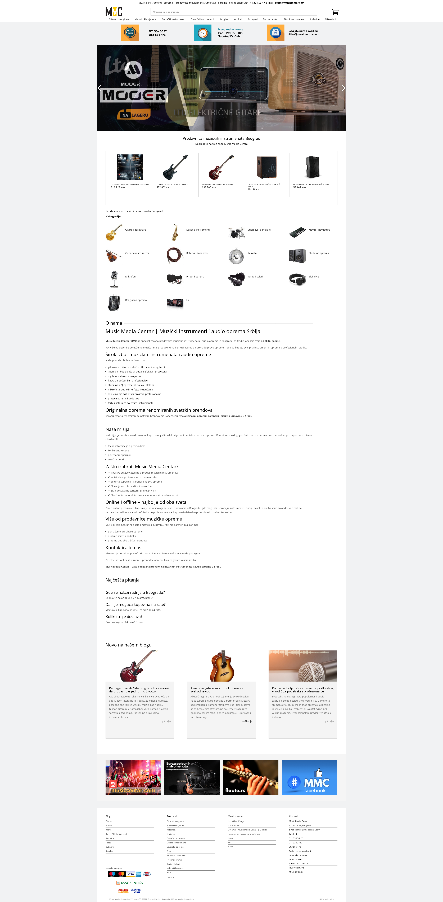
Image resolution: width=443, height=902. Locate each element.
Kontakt (231, 838)
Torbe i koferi (270, 19)
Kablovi (238, 19)
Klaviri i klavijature (145, 19)
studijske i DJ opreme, (120, 385)
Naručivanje (233, 825)
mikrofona (114, 389)
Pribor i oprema (195, 276)
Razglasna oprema (136, 300)
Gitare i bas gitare (119, 19)
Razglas (223, 19)
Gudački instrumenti (173, 19)
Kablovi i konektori (197, 253)
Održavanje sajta (326, 899)
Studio (109, 825)
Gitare (109, 821)
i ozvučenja (146, 389)
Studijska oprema (294, 19)
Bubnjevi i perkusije (259, 229)
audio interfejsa (129, 389)
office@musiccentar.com (289, 2)
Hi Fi (188, 300)
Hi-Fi (169, 872)
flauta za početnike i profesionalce (128, 380)
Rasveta (252, 253)
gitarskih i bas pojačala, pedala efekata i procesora (137, 371)
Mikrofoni (330, 19)
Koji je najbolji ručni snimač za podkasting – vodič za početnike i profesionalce (302, 689)
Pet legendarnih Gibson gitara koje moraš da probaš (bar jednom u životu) (139, 689)
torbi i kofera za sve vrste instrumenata (130, 403)
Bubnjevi (252, 19)
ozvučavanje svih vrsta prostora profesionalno (134, 394)
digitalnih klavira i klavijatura (125, 376)
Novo (230, 846)
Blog (230, 842)
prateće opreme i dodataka (123, 398)
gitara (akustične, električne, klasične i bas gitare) (136, 367)
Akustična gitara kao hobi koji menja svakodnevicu (217, 689)
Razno (108, 829)
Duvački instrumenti (202, 19)
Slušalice (314, 19)
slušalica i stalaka (143, 385)
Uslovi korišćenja (236, 821)
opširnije (166, 721)
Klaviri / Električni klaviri (117, 834)
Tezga (108, 842)
